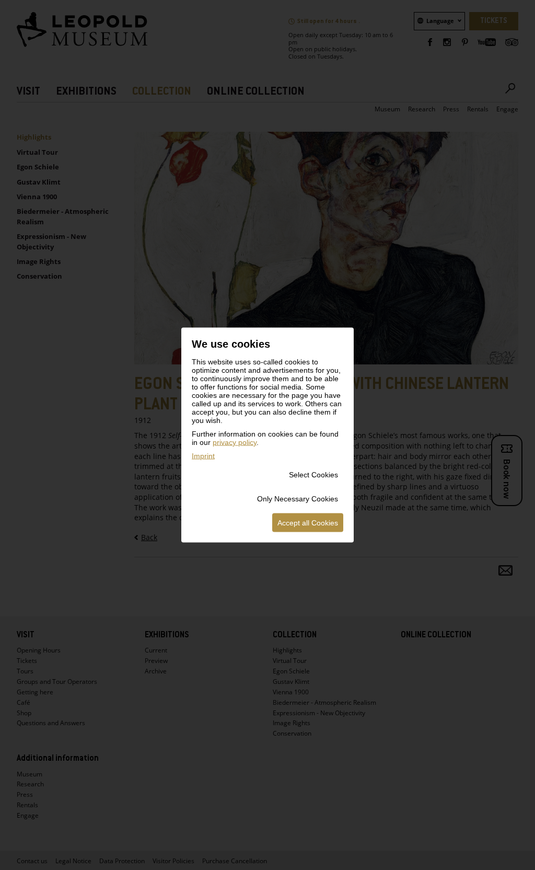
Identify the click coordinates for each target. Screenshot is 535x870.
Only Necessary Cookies (297, 499)
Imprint (203, 456)
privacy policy (235, 442)
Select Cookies (313, 475)
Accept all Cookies (307, 523)
